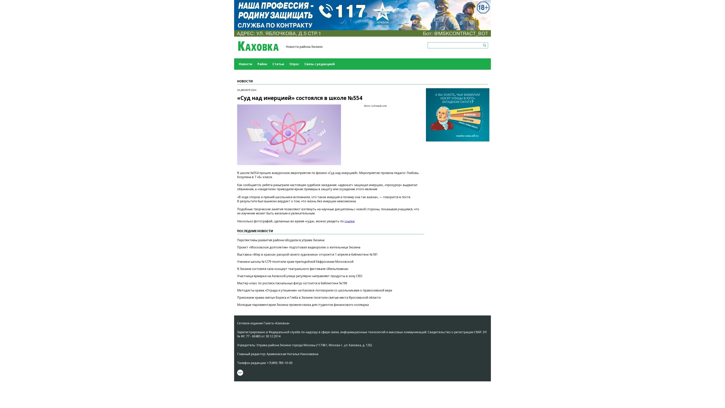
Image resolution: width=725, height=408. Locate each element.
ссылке (350, 221)
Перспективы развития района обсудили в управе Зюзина (280, 240)
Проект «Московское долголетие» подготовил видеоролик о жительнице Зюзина (298, 247)
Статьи (278, 64)
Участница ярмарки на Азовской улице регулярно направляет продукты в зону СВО (299, 276)
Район (262, 64)
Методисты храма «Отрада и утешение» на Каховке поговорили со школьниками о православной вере (314, 290)
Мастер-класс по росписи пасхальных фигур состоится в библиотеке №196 (292, 283)
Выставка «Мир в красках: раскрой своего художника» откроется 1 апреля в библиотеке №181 (307, 254)
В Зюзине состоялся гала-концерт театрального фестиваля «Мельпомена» (293, 269)
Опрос (294, 64)
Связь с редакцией (319, 64)
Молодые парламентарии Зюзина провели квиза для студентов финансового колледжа (303, 305)
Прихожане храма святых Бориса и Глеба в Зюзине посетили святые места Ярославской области (309, 297)
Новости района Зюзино (304, 46)
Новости (245, 64)
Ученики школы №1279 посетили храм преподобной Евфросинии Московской (295, 262)
